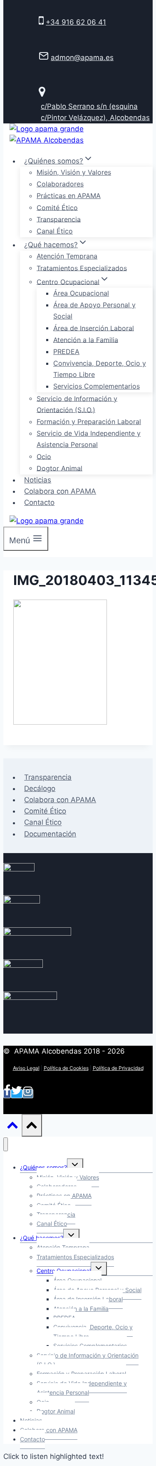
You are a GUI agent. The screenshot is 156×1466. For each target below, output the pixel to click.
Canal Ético (55, 231)
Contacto (39, 502)
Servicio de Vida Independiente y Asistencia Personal (89, 439)
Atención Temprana (67, 256)
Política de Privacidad (118, 1068)
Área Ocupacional (81, 293)
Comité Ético (57, 207)
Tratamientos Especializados (82, 268)
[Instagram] (27, 1093)
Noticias (37, 480)
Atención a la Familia (85, 339)
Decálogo (39, 788)
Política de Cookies (66, 1068)
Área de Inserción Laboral (93, 328)
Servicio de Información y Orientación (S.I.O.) (77, 404)
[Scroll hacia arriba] (12, 1126)
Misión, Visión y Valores (74, 172)
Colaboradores (60, 184)
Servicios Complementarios (96, 386)
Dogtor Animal (59, 468)
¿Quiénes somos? (43, 1167)
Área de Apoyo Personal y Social (94, 310)
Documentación (50, 834)
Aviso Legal (26, 1068)
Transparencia (59, 219)
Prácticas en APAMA (69, 195)
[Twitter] (16, 1093)
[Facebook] (7, 1093)
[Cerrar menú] (5, 1144)
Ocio (44, 456)
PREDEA (66, 351)
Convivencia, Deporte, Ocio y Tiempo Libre (99, 369)
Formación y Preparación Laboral (89, 421)
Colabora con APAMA (60, 491)
